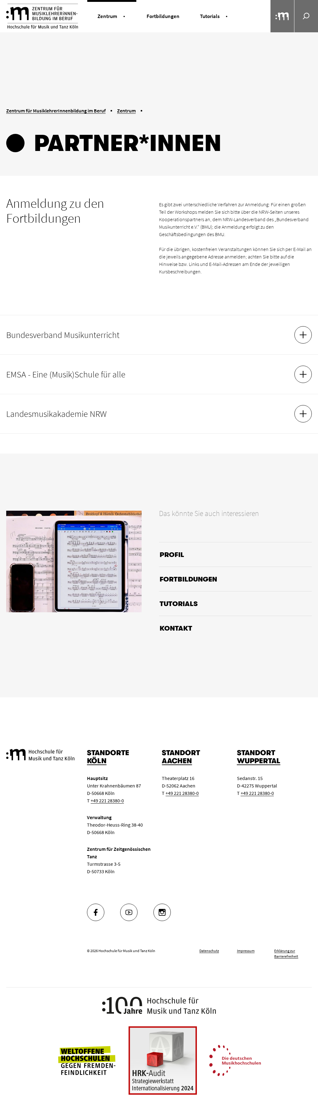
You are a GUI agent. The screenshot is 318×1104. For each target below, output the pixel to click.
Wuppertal (258, 761)
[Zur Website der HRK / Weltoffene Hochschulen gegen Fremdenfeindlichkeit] (86, 1060)
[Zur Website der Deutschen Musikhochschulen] (235, 1060)
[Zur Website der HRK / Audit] (163, 1060)
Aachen (177, 761)
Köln (97, 761)
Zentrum (126, 110)
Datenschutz (209, 950)
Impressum (246, 950)
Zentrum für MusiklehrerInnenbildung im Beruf (56, 110)
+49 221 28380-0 (107, 800)
